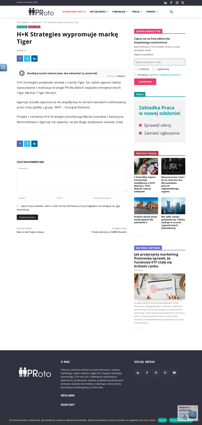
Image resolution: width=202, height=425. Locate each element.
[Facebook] (171, 2)
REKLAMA (67, 395)
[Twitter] (182, 2)
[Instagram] (176, 2)
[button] (171, 11)
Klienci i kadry (34, 27)
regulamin (153, 74)
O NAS (65, 362)
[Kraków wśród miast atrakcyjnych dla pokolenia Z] (146, 205)
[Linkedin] (34, 58)
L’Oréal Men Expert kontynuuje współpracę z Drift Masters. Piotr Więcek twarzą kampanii (145, 184)
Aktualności (37, 22)
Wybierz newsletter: (144, 54)
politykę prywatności (170, 74)
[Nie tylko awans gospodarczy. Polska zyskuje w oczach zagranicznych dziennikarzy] (173, 205)
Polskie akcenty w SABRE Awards (109, 232)
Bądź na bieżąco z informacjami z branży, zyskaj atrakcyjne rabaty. (157, 48)
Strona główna (23, 22)
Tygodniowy (163, 69)
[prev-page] (136, 236)
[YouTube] (174, 372)
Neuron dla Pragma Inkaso (30, 232)
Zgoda (162, 420)
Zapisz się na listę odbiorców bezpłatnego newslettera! (152, 40)
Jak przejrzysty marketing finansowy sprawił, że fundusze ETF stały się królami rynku (156, 260)
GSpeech (121, 76)
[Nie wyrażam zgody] (198, 420)
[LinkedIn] (165, 2)
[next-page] (141, 236)
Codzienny (144, 69)
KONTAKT (68, 405)
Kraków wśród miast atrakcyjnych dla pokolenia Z (145, 219)
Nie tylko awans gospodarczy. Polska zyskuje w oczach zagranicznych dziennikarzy (173, 222)
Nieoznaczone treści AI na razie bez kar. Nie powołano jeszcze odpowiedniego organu (172, 184)
